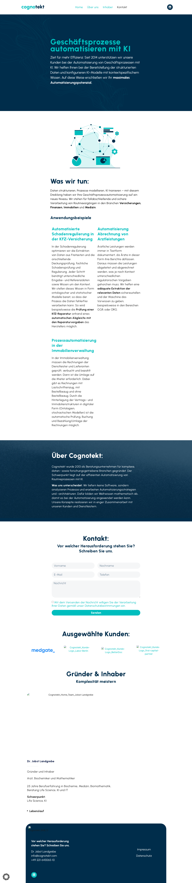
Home (79, 7)
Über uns (93, 7)
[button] (69, 811)
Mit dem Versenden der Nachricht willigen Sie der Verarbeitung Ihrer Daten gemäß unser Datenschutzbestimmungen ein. (94, 604)
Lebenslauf (36, 811)
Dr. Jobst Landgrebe (40, 761)
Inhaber (108, 7)
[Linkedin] (170, 7)
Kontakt (122, 7)
